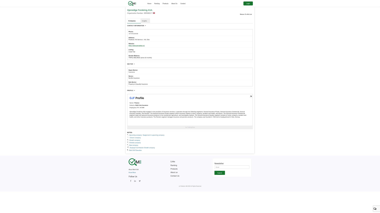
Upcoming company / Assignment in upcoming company (146, 135)
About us (174, 172)
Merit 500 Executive (135, 150)
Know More (132, 172)
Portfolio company (135, 143)
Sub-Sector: (138, 83)
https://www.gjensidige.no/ (137, 46)
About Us (174, 3)
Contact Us (175, 176)
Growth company (134, 140)
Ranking (157, 3)
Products (165, 3)
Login (248, 3)
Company (132, 21)
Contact (182, 3)
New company (133, 145)
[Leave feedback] (375, 208)
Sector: (134, 77)
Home (149, 3)
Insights (144, 21)
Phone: (133, 33)
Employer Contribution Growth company (142, 148)
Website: (137, 45)
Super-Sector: (133, 71)
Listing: (132, 51)
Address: (139, 39)
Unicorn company (135, 138)
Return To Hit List (246, 14)
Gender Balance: (140, 57)
